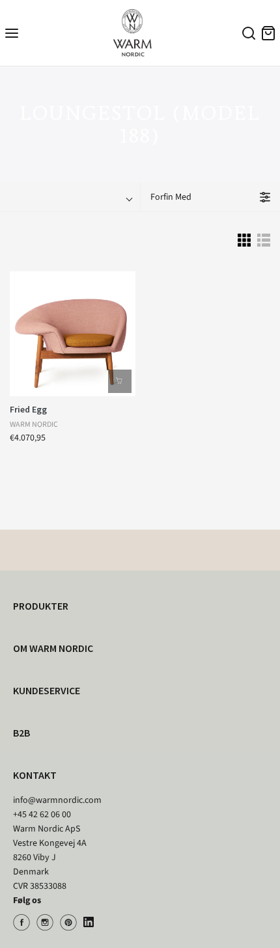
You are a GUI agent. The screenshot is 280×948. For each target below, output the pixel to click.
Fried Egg (28, 409)
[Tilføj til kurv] (120, 381)
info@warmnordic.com (57, 800)
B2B (21, 732)
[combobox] (247, 35)
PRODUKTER (40, 605)
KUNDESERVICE (46, 690)
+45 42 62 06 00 (42, 814)
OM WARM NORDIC (53, 648)
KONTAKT (35, 774)
